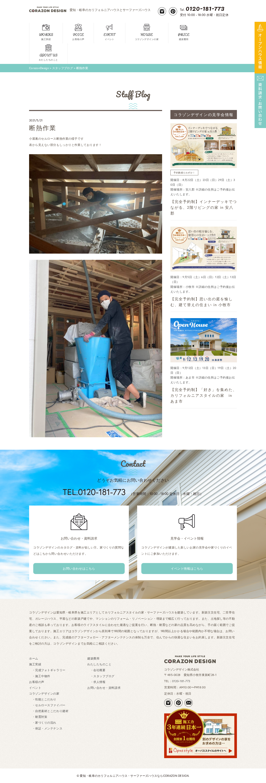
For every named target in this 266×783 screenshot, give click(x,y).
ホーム (33, 658)
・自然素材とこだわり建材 (48, 711)
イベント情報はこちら (187, 568)
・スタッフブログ (101, 676)
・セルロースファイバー (47, 705)
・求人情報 (96, 682)
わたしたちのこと (99, 664)
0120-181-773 (181, 681)
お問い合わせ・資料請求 (104, 688)
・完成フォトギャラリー (47, 670)
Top (256, 773)
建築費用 (93, 658)
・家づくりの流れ (42, 722)
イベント (35, 688)
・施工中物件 (39, 676)
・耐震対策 (38, 717)
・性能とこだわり (42, 699)
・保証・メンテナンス (45, 728)
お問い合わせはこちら (79, 568)
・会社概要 (96, 670)
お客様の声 (36, 682)
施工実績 (35, 664)
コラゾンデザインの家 (44, 693)
